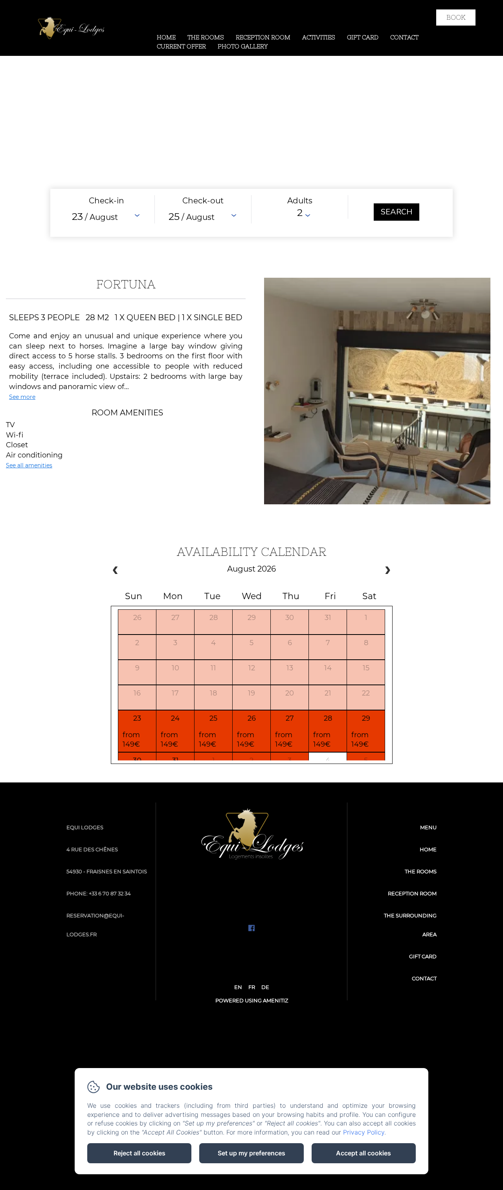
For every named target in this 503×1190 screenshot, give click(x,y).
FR (251, 987)
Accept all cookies (363, 1153)
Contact (404, 37)
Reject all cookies (139, 1153)
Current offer (181, 46)
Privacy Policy (363, 1132)
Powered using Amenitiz (251, 1000)
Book (456, 17)
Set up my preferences (251, 1153)
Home (166, 37)
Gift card (362, 37)
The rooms (205, 37)
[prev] (115, 571)
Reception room (263, 37)
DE (265, 987)
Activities (318, 37)
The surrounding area (410, 924)
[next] (387, 571)
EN (238, 987)
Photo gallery (243, 46)
